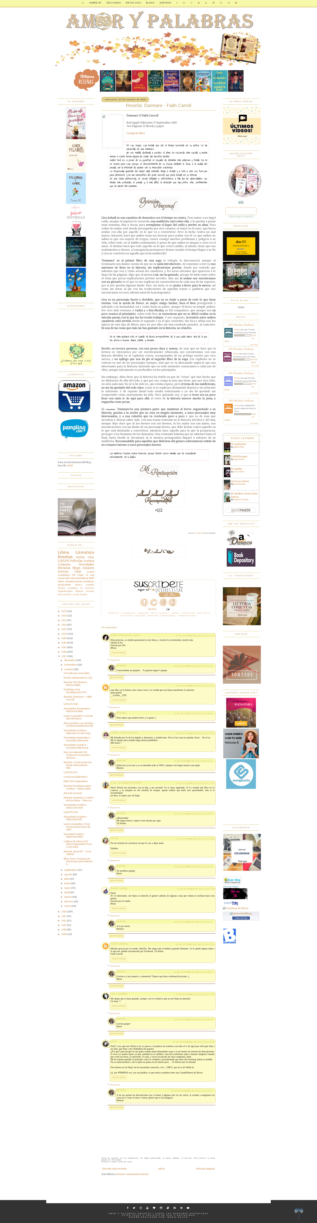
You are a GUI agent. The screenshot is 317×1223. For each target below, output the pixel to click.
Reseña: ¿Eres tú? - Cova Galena (77, 853)
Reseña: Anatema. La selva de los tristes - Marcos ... (78, 799)
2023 (64, 620)
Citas (77, 571)
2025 (64, 611)
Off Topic (78, 575)
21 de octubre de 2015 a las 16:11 (193, 761)
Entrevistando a (65, 594)
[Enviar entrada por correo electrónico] (167, 609)
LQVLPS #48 (71, 703)
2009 (64, 934)
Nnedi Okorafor (239, 484)
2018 (64, 642)
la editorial (200, 533)
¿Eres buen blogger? (231, 886)
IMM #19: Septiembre (76, 781)
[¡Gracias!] (158, 596)
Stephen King (238, 447)
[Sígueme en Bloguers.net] (229, 942)
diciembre (70, 660)
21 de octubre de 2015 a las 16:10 (193, 713)
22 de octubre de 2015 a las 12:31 (193, 922)
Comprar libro (135, 133)
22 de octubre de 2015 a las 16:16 (195, 944)
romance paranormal (162, 615)
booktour (88, 581)
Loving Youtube (80, 594)
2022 (64, 624)
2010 (64, 929)
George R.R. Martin (240, 500)
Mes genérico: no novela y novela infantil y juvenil (79, 724)
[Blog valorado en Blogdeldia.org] (232, 881)
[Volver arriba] (299, 1213)
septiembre (71, 869)
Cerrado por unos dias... (77, 673)
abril (67, 892)
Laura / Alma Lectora (124, 733)
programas (64, 584)
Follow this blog (241, 918)
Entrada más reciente (114, 1168)
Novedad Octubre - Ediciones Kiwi (75, 835)
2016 (64, 651)
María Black (178, 1217)
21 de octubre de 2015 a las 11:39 (193, 666)
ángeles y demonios (122, 613)
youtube (90, 584)
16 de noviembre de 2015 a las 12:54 (192, 1091)
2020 (64, 633)
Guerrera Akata (240, 481)
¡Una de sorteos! (73, 793)
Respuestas (115, 660)
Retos (61, 581)
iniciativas (82, 578)
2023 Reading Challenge (241, 373)
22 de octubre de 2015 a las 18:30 (193, 1019)
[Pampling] (74, 445)
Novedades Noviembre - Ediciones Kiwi (77, 710)
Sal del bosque (239, 456)
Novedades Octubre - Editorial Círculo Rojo (77, 732)
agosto (68, 874)
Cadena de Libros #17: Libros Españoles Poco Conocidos (78, 844)
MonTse (121, 666)
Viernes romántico (68, 588)
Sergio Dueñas (239, 459)
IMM (91, 578)
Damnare (143, 613)
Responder (119, 653)
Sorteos (165, 3)
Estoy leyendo (242, 438)
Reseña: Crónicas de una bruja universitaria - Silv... (78, 765)
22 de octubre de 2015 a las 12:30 (193, 866)
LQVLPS (63, 561)
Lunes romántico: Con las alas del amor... (78, 717)
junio (67, 883)
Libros (175, 613)
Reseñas (141, 615)
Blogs (77, 568)
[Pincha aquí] (75, 364)
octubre (69, 669)
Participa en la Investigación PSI (75, 691)
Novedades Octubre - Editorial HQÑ (76, 818)
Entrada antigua (205, 1168)
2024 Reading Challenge (241, 348)
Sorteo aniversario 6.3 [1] (78, 677)
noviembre (70, 664)
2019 (64, 638)
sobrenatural (187, 615)
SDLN (114, 1041)
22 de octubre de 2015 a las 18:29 (193, 972)
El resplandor (239, 444)
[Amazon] (74, 411)
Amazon (88, 568)
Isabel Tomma (119, 888)
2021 (64, 629)
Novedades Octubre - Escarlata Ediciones (76, 746)
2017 (64, 647)
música (78, 584)
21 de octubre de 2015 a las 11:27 (195, 636)
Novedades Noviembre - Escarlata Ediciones (77, 739)
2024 (64, 615)
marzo (68, 896)
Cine (91, 557)
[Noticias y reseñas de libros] (235, 908)
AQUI (70, 465)
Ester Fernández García (126, 635)
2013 (64, 916)
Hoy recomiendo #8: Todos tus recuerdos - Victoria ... (77, 755)
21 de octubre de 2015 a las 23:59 (195, 839)
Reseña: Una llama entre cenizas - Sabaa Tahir (77, 787)
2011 (64, 925)
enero (68, 905)
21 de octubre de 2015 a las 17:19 (195, 783)
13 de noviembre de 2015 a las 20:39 (194, 1042)
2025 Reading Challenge (241, 324)
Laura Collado (239, 472)
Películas (76, 561)
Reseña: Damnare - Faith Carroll (78, 698)
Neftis (114, 838)
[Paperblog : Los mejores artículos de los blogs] (231, 905)
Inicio (161, 1168)
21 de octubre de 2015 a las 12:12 (195, 686)
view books (254, 344)
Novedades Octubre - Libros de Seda (76, 806)
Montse (237, 329)
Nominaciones (73, 581)
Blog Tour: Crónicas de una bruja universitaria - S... (79, 861)
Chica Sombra (119, 994)
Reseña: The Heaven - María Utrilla (76, 683)
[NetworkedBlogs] (241, 913)
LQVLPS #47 (71, 772)
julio (67, 878)
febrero (69, 901)
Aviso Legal (132, 1215)
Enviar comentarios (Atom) (133, 1174)
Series (80, 557)
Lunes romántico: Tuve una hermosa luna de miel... (77, 827)
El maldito (236, 468)
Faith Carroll (160, 613)
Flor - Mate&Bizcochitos (126, 783)
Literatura (188, 613)
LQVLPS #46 (71, 812)
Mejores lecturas (84, 591)
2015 (64, 656)
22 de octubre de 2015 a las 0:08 (196, 889)
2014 (64, 911)
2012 (64, 920)
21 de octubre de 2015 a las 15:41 (195, 733)
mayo (67, 887)
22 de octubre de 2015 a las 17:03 (195, 994)
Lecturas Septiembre (76, 776)
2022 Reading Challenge (241, 400)
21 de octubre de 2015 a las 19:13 (193, 814)
